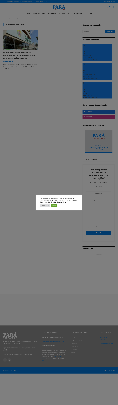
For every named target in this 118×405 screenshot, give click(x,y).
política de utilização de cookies (56, 202)
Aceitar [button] (54, 205)
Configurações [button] (45, 205)
